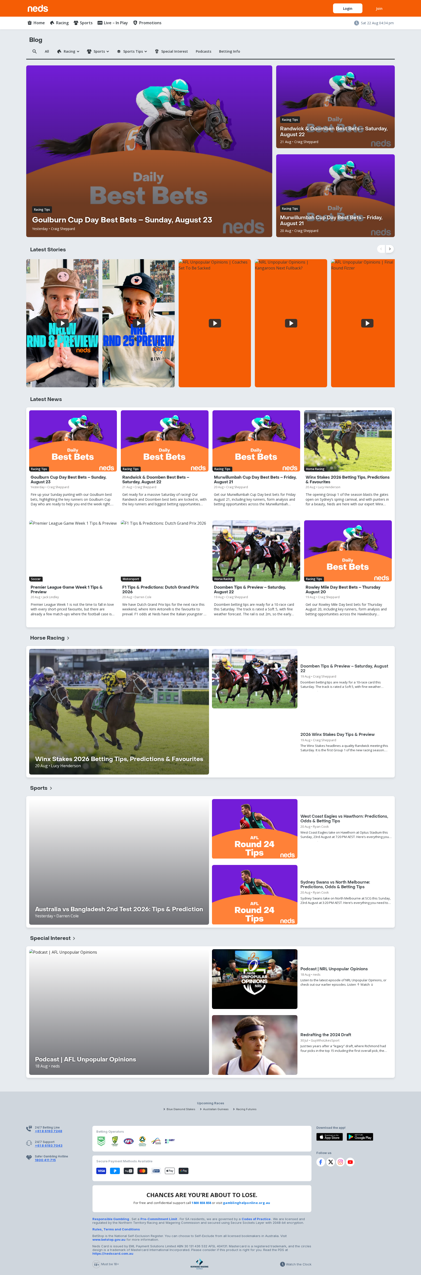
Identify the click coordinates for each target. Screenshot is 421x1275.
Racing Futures (246, 1109)
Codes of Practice (256, 1219)
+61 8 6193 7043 (48, 1145)
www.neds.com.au (43, 7)
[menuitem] (36, 23)
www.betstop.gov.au (108, 1239)
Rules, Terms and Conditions (116, 1229)
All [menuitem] (47, 51)
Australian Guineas (216, 1109)
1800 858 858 (201, 1203)
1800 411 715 (45, 1160)
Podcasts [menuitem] (203, 51)
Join (379, 8)
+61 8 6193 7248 (48, 1131)
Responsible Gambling (111, 1219)
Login (347, 8)
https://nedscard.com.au (112, 1253)
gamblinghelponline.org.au (246, 1203)
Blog (35, 40)
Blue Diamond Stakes (181, 1109)
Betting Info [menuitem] (229, 51)
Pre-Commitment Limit (159, 1219)
